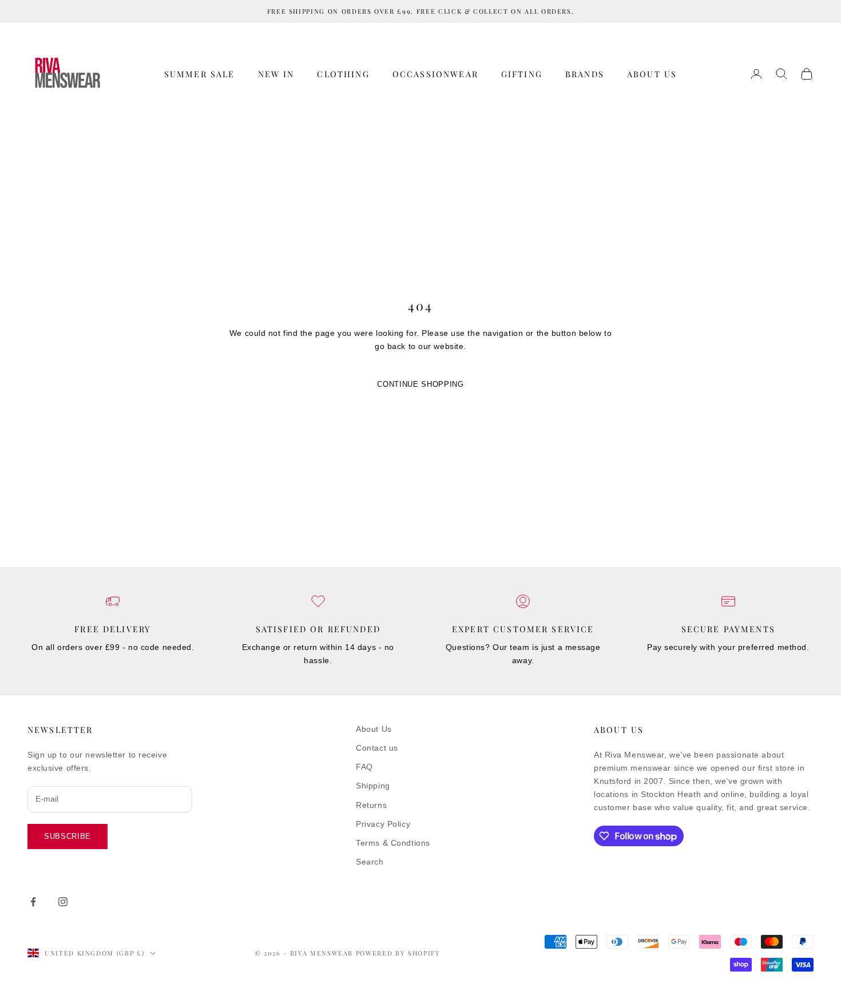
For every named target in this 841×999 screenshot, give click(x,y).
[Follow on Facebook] (33, 901)
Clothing (343, 74)
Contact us (377, 747)
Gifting (521, 74)
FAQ (364, 766)
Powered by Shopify (398, 953)
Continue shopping (420, 384)
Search (369, 861)
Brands (584, 74)
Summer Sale (199, 74)
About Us (652, 74)
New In (276, 74)
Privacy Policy (383, 823)
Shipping (373, 785)
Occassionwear (435, 74)
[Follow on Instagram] (63, 901)
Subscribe (67, 836)
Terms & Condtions (393, 842)
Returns (371, 805)
